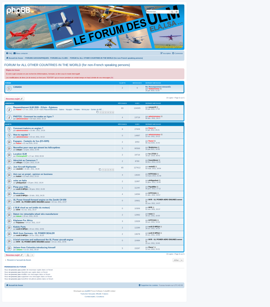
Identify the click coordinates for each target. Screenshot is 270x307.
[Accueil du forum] (18, 10)
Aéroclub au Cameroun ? (25, 160)
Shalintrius (152, 147)
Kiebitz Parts (19, 227)
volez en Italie (20, 180)
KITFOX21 (152, 174)
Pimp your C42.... (21, 187)
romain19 (152, 107)
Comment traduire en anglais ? (28, 128)
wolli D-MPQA (22, 189)
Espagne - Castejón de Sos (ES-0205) (31, 141)
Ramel (18, 109)
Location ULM (20, 154)
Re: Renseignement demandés (158, 87)
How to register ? (21, 135)
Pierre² (151, 247)
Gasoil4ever (153, 160)
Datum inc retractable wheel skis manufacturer (35, 214)
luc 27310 (152, 154)
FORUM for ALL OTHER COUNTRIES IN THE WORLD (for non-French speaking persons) (67, 65)
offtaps (19, 162)
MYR (18, 210)
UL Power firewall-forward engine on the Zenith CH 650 (39, 200)
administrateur (22, 119)
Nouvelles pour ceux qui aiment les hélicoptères (36, 147)
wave (150, 214)
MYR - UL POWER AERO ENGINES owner (33, 202)
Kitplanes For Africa (22, 220)
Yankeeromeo (154, 89)
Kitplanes (20, 222)
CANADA (17, 87)
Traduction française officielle (90, 294)
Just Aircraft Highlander (24, 167)
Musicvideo (18, 193)
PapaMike (152, 187)
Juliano (19, 250)
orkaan (19, 150)
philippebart (21, 183)
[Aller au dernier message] (158, 107)
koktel (18, 176)
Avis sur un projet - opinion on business (32, 174)
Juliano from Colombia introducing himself (34, 247)
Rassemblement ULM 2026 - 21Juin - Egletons (35, 107)
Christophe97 (21, 156)
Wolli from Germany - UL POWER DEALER (34, 233)
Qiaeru (105, 294)
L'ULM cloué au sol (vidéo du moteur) (31, 207)
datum (19, 216)
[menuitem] (9, 53)
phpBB (87, 291)
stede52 (19, 169)
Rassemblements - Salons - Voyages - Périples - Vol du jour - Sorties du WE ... (74, 109)
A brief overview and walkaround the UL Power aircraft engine (43, 239)
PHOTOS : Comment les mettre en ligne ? (33, 116)
